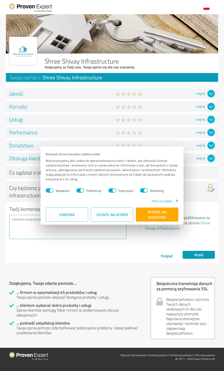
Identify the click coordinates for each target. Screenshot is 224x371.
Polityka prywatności (181, 355)
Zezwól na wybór (112, 214)
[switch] (80, 190)
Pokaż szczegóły (162, 201)
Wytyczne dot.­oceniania (133, 355)
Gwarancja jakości (158, 355)
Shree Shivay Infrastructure (177, 225)
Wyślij (198, 254)
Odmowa (67, 214)
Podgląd (167, 255)
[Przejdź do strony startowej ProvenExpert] (30, 11)
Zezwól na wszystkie (157, 214)
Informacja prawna (204, 355)
